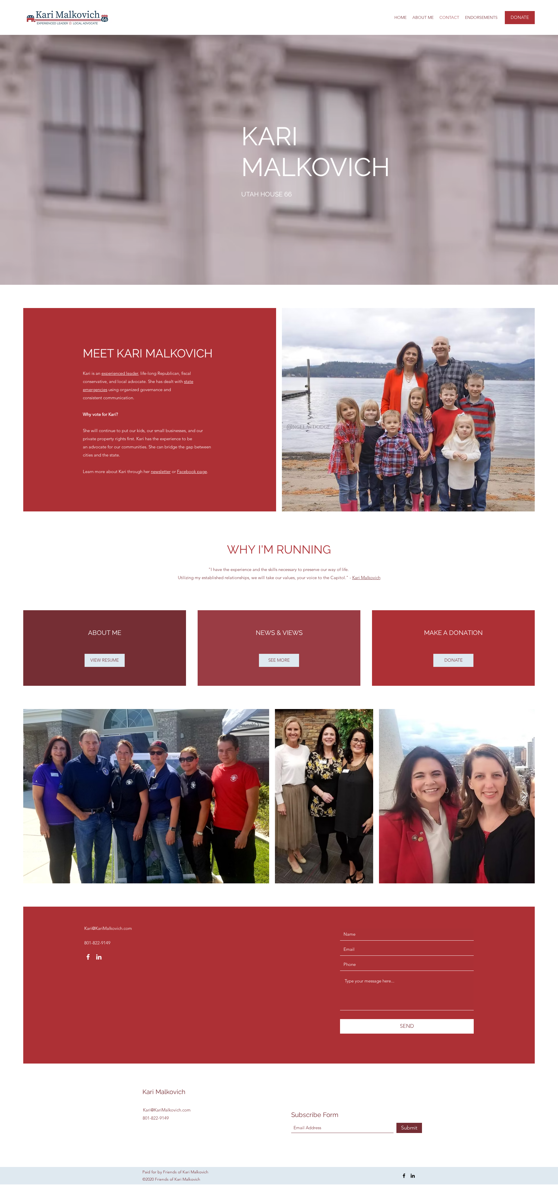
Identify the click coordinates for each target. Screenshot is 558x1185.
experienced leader (119, 373)
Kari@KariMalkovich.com (108, 928)
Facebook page (192, 471)
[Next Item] (524, 796)
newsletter (161, 471)
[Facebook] (88, 957)
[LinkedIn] (99, 957)
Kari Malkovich (366, 577)
